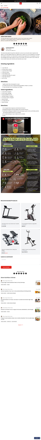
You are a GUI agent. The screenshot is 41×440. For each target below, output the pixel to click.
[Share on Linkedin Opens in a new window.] (19, 43)
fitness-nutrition (3, 284)
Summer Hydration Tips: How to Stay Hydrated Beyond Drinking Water (16, 291)
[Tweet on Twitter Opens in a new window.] (16, 43)
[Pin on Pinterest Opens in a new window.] (21, 43)
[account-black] (39, 3)
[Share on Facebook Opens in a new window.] (14, 43)
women (8, 311)
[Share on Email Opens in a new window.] (23, 43)
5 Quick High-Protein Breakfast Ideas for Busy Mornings (13, 282)
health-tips (9, 321)
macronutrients (14, 321)
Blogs (2, 5)
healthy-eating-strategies (11, 293)
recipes (8, 284)
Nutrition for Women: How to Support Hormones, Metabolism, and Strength (17, 309)
